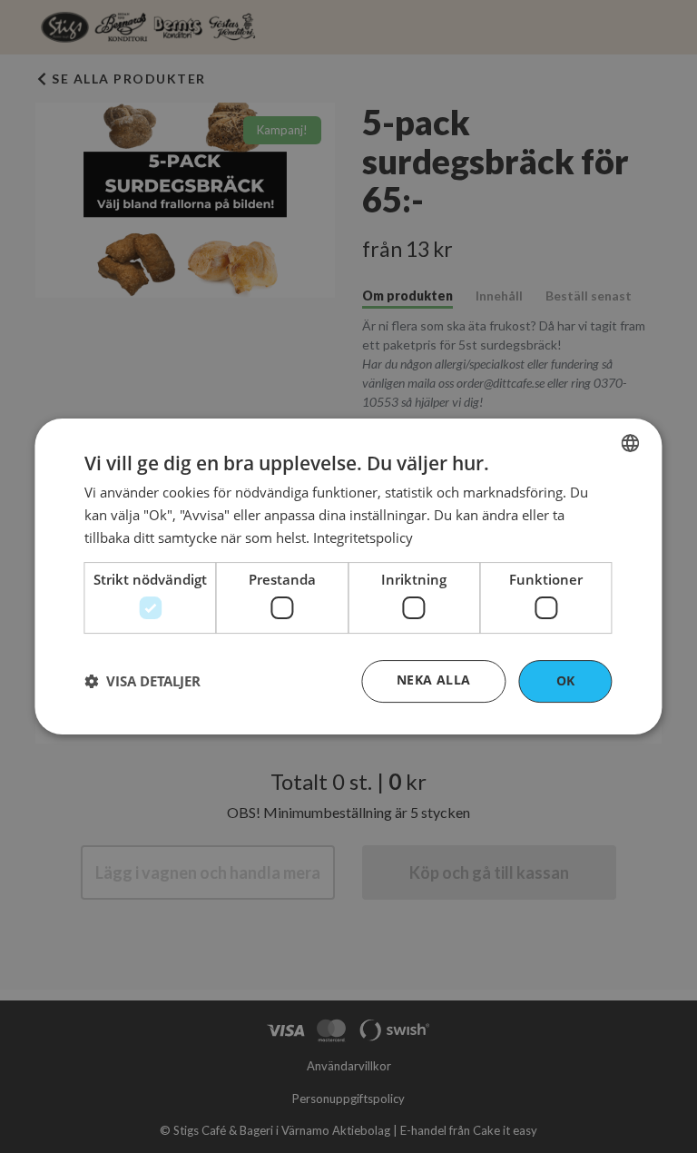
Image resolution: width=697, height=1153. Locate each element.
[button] (142, 682)
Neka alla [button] (434, 679)
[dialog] (348, 576)
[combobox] (631, 443)
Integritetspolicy (363, 537)
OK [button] (565, 680)
